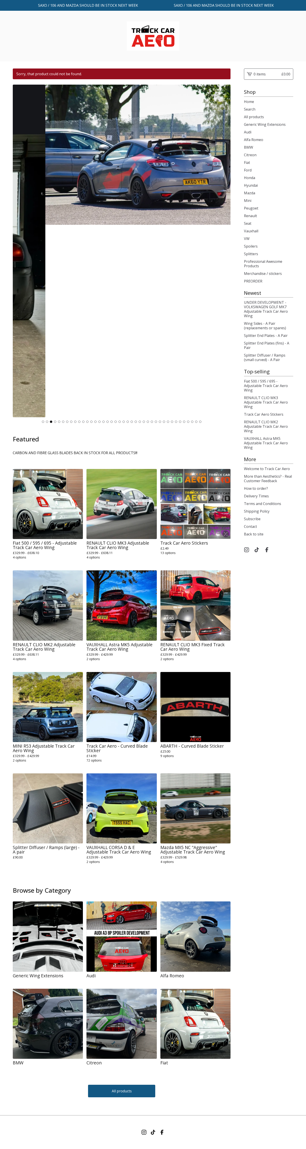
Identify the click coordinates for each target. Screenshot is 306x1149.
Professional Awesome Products (263, 263)
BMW (248, 147)
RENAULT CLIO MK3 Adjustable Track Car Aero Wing (266, 402)
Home (249, 101)
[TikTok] (256, 549)
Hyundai (251, 185)
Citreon (250, 154)
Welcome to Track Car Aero (267, 468)
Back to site (253, 534)
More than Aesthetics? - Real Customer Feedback (268, 478)
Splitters (251, 253)
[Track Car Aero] (153, 36)
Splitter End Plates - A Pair (266, 335)
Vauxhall (251, 231)
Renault (250, 215)
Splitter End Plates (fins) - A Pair (266, 345)
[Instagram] (246, 549)
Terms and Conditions (262, 503)
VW (247, 238)
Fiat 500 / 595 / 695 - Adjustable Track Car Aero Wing (266, 386)
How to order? (256, 488)
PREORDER (253, 281)
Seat (247, 223)
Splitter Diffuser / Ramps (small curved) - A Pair (264, 357)
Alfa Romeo (253, 139)
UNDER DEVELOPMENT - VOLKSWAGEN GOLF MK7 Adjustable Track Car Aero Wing (266, 309)
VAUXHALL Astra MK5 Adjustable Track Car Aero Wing (266, 443)
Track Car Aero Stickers (263, 414)
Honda (249, 177)
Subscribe (252, 518)
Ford (248, 170)
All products (122, 1091)
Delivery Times (256, 496)
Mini (247, 200)
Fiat (247, 162)
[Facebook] (266, 549)
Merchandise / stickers (263, 273)
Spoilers (251, 246)
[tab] (43, 422)
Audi (247, 132)
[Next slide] (224, 251)
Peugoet (251, 208)
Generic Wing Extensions (265, 124)
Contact (250, 526)
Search (249, 109)
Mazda (249, 192)
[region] (153, 5)
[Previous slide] (19, 251)
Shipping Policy (256, 511)
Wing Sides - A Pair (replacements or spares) (265, 325)
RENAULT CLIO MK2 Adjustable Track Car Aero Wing (266, 426)
